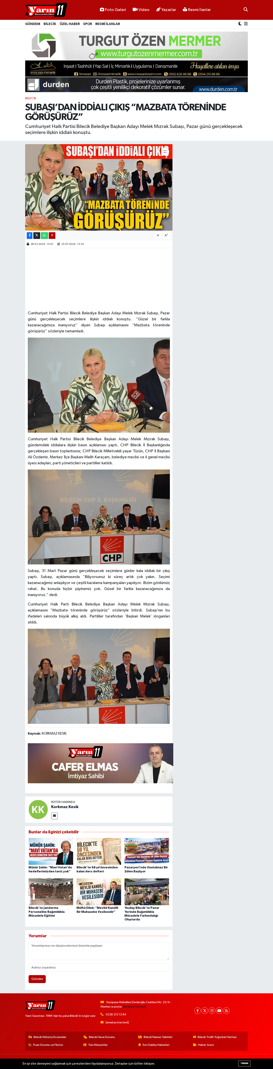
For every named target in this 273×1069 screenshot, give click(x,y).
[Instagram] (212, 1010)
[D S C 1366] (99, 676)
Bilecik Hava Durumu (102, 1037)
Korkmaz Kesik (65, 807)
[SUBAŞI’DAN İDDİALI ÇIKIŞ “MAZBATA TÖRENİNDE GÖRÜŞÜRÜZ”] (98, 187)
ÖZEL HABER (70, 24)
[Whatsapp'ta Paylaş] (44, 235)
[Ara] (246, 10)
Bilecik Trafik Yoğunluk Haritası (217, 1037)
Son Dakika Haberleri (155, 1044)
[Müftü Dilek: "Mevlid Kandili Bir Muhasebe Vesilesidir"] (99, 891)
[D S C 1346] (99, 517)
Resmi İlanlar (199, 10)
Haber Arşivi (206, 1044)
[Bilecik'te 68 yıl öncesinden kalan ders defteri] (99, 851)
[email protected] (134, 1006)
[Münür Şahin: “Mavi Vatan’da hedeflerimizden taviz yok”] (51, 851)
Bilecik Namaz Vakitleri (158, 1037)
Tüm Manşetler (98, 1044)
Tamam (244, 1063)
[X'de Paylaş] (36, 235)
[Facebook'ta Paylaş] (29, 235)
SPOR (87, 24)
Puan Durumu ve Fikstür (48, 1044)
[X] (204, 1010)
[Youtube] (219, 1010)
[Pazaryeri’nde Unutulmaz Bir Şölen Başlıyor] (147, 851)
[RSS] (226, 1010)
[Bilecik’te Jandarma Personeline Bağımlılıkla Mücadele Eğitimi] (51, 891)
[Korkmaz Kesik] (38, 809)
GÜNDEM (32, 24)
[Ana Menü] (245, 24)
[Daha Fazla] (52, 235)
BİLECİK (50, 24)
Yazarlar (168, 10)
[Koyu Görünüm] (240, 24)
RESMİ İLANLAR (107, 24)
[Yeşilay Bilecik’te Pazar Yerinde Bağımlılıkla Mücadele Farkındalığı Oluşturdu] (147, 891)
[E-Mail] (54, 816)
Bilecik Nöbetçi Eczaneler (50, 1037)
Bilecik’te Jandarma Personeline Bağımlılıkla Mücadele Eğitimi (47, 911)
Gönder (37, 979)
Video (143, 10)
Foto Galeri (115, 10)
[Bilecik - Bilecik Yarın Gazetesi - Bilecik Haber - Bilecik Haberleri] (46, 10)
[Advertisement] (100, 279)
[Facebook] (197, 1010)
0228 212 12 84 (116, 1014)
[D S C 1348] (99, 385)
